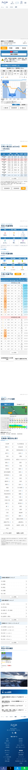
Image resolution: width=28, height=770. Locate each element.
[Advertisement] (14, 24)
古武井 (7, 519)
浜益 (20, 465)
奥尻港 (20, 503)
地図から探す (20, 533)
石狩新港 (6, 475)
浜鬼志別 (20, 447)
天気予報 (7, 745)
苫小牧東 (6, 490)
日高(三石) (7, 500)
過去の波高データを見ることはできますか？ (12, 706)
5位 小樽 (3, 593)
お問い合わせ (21, 752)
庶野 (20, 509)
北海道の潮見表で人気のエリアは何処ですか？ (13, 697)
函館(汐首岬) (19, 519)
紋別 (20, 453)
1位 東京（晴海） (5, 604)
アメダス (20, 743)
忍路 (20, 475)
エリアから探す (7, 533)
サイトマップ (21, 756)
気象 (7, 7)
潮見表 (11, 7)
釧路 (6, 484)
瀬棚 (20, 494)
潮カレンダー (7, 743)
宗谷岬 (7, 443)
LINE (24, 769)
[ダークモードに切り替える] (17, 3)
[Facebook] (15, 733)
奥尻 (20, 506)
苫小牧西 (20, 487)
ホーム (2, 7)
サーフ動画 (7, 759)
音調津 (20, 500)
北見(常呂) (7, 459)
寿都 (7, 487)
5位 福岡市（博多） (6, 616)
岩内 (20, 484)
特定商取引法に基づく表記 (21, 761)
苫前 (7, 456)
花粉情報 (20, 740)
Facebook (3, 769)
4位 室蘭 (3, 590)
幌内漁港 (13, 433)
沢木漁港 (8, 433)
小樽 (6, 478)
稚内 (6, 447)
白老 (20, 490)
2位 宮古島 (4, 607)
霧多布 (6, 481)
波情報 (17, 48)
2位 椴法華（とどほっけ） (8, 630)
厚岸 (20, 481)
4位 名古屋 (4, 613)
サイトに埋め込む (24, 146)
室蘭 (6, 497)
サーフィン (7, 752)
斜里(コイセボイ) (20, 459)
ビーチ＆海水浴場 (7, 756)
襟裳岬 (20, 512)
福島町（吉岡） (21, 525)
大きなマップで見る (6, 430)
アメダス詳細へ (4, 249)
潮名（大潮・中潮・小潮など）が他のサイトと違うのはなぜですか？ (13, 710)
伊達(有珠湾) (7, 494)
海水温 (24, 48)
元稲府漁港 (19, 433)
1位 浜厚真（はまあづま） (8, 627)
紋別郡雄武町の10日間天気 (7, 358)
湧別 (20, 456)
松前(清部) (7, 525)
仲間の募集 (7, 761)
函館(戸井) (6, 522)
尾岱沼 (7, 468)
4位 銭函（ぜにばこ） (6, 636)
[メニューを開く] (25, 2)
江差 (6, 515)
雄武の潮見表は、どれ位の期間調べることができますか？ (13, 702)
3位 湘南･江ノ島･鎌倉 (6, 610)
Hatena (17, 769)
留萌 (6, 465)
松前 (7, 528)
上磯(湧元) (20, 522)
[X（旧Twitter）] (12, 733)
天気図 (10, 48)
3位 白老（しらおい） (6, 633)
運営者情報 (21, 754)
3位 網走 (3, 587)
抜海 (7, 450)
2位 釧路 (3, 584)
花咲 (20, 472)
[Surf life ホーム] (5, 2)
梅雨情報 (20, 738)
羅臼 (20, 462)
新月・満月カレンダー (20, 747)
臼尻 (7, 512)
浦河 (6, 503)
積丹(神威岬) (7, 472)
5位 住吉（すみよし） (6, 639)
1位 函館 (3, 581)
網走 (6, 462)
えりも (7, 509)
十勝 (20, 497)
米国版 (21, 763)
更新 (23, 188)
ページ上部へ (24, 716)
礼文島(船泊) (20, 443)
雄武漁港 (3, 433)
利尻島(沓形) (19, 450)
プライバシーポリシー (21, 759)
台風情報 (7, 747)
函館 (20, 515)
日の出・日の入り (20, 745)
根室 (20, 468)
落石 (20, 478)
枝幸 (6, 453)
